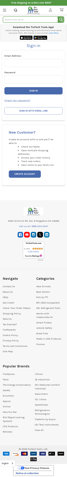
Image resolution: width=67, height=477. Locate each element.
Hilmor (7, 406)
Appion (7, 401)
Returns (7, 318)
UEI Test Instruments (47, 424)
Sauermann (41, 393)
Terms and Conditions (15, 346)
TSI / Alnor (41, 399)
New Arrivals (43, 286)
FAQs (5, 297)
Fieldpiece (9, 374)
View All (39, 430)
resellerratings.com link (33, 256)
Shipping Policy (12, 313)
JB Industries (42, 379)
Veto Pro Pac (10, 412)
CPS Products (10, 426)
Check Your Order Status (17, 308)
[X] (40, 235)
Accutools (8, 395)
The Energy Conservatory (17, 384)
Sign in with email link (33, 110)
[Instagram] (33, 235)
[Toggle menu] (4, 10)
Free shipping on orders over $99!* (31, 2)
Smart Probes (44, 322)
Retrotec (7, 431)
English (5, 463)
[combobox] (7, 463)
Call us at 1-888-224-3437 (33, 226)
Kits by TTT (42, 297)
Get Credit (8, 302)
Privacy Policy (11, 340)
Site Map (8, 351)
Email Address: (12, 55)
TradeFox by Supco (45, 419)
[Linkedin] (47, 235)
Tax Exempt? (10, 324)
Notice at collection (27, 473)
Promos (40, 344)
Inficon (39, 374)
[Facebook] (20, 235)
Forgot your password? (17, 100)
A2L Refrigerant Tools (48, 308)
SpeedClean (41, 404)
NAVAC (6, 390)
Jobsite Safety (44, 327)
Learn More (54, 33)
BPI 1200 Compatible (48, 302)
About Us (8, 291)
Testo (6, 379)
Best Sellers (43, 291)
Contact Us (9, 286)
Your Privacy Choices (36, 468)
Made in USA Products (48, 338)
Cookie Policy (10, 335)
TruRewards (9, 329)
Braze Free (42, 333)
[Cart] (62, 9)
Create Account (24, 174)
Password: (10, 72)
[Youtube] (27, 235)
